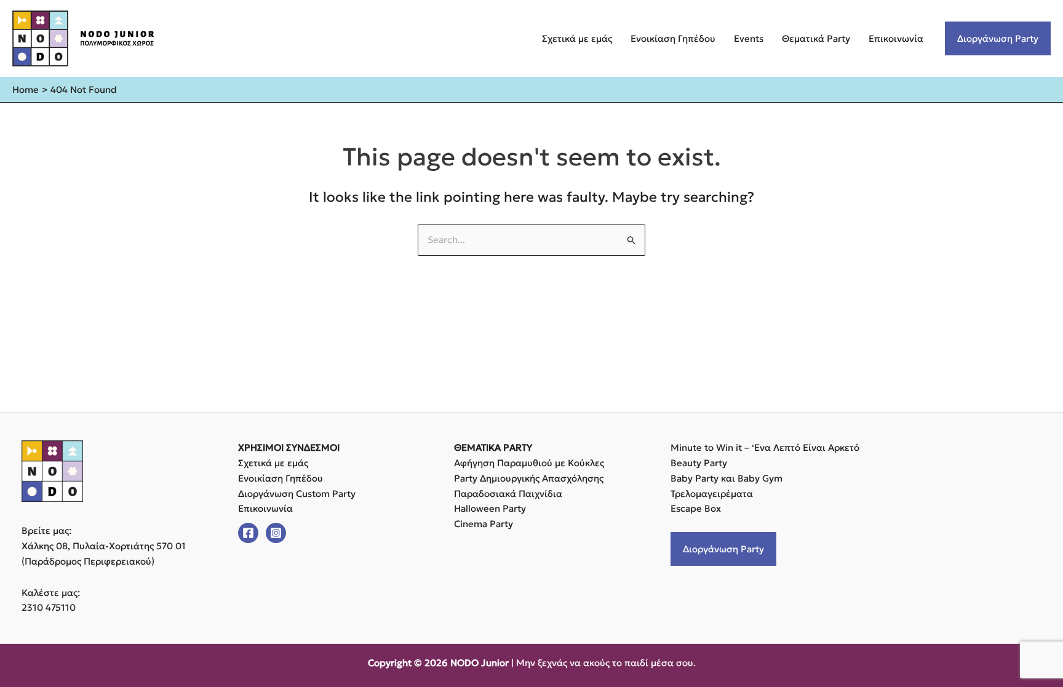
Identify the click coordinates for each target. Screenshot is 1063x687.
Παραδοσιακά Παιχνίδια (508, 493)
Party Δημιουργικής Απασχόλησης (528, 478)
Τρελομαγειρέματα (712, 493)
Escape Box (696, 508)
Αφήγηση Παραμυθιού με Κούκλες (529, 463)
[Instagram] (276, 533)
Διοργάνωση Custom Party (297, 493)
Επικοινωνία (896, 38)
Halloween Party (490, 508)
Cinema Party (483, 524)
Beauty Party (699, 463)
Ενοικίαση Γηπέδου (673, 38)
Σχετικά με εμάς (577, 38)
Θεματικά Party (816, 38)
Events (748, 38)
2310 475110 (49, 607)
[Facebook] (248, 533)
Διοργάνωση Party (997, 38)
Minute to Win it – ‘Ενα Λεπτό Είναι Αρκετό (765, 447)
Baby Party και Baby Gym (726, 478)
